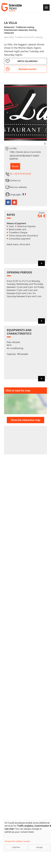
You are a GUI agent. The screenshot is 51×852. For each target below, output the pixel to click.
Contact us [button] (15, 180)
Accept (39, 847)
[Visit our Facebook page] (8, 202)
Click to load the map (18, 390)
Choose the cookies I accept (17, 841)
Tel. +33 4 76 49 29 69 (20, 173)
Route (15, 166)
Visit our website (18, 187)
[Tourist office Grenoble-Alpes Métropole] (11, 7)
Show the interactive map (25, 420)
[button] (7, 112)
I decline (16, 847)
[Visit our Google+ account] (14, 202)
